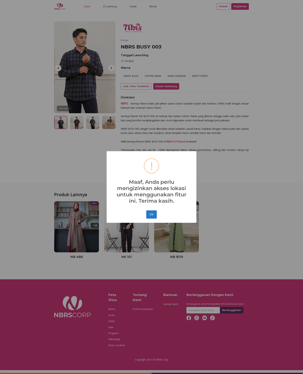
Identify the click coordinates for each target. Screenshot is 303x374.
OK (151, 214)
